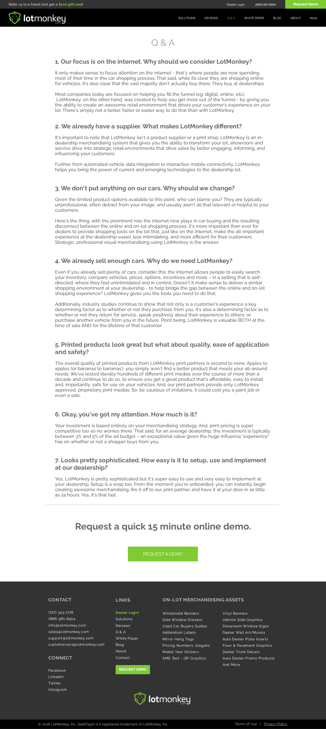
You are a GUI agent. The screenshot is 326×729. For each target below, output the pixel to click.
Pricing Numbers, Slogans (186, 645)
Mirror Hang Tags (178, 639)
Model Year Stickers (180, 652)
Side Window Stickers (182, 620)
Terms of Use (246, 724)
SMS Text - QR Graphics (184, 658)
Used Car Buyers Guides (184, 626)
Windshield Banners (180, 613)
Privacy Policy (275, 724)
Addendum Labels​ (179, 632)
